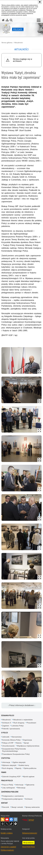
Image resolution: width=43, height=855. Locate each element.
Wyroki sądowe (28, 776)
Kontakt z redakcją (6, 833)
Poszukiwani (31, 723)
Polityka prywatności (7, 850)
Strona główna (6, 43)
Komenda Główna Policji (11, 740)
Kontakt (4, 803)
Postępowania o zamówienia (13, 796)
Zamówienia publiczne (9, 792)
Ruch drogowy (18, 723)
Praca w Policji (7, 780)
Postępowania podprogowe (12, 799)
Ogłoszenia (30, 785)
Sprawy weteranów (32, 807)
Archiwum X (6, 723)
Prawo (3, 772)
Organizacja (27, 740)
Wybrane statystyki (9, 765)
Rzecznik (5, 807)
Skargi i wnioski (17, 807)
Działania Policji (7, 715)
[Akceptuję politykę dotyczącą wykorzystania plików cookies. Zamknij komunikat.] (40, 2)
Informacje (6, 762)
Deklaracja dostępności (29, 833)
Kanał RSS (3, 819)
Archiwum (28, 799)
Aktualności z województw (23, 720)
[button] (38, 20)
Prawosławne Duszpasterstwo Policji (16, 754)
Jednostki (5, 737)
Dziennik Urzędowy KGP (11, 776)
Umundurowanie (8, 746)
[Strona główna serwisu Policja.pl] (3, 20)
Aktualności (18, 43)
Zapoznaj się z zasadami (8, 847)
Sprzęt (26, 743)
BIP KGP (31, 820)
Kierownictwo (17, 737)
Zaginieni (5, 726)
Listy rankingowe (8, 788)
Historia (19, 743)
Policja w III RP (7, 743)
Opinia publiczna (30, 768)
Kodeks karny (24, 765)
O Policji (4, 732)
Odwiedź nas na (7, 819)
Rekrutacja (21, 788)
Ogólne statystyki (19, 762)
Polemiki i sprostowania (11, 729)
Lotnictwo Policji (17, 726)
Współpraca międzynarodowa (28, 746)
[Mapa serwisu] (7, 20)
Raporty (18, 768)
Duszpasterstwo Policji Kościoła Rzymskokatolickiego (14, 750)
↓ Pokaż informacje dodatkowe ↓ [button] (21, 705)
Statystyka (5, 758)
